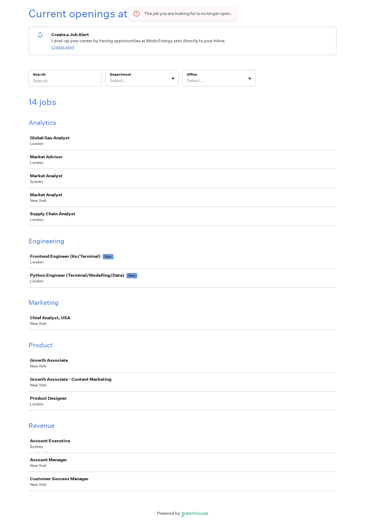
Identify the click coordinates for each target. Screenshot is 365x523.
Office (192, 74)
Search (39, 74)
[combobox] (110, 81)
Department (120, 74)
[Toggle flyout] (173, 78)
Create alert (63, 47)
